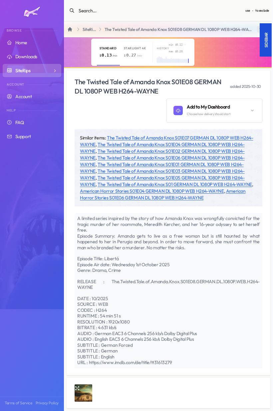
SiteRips (90, 29)
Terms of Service (18, 402)
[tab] (108, 52)
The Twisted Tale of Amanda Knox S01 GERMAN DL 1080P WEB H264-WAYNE (175, 184)
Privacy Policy (47, 402)
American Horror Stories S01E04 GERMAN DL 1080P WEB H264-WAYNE (152, 191)
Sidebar (266, 40)
